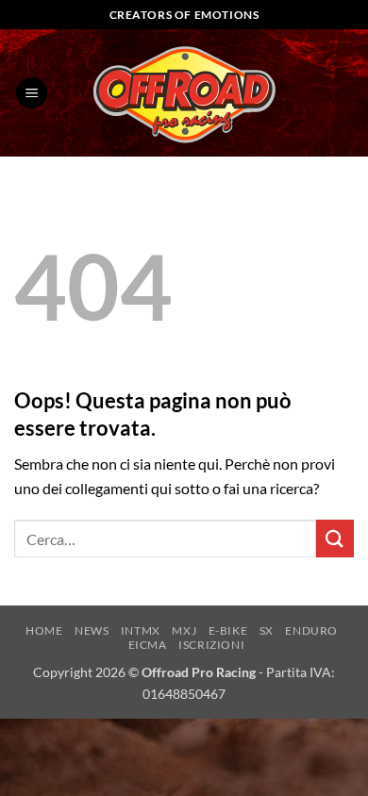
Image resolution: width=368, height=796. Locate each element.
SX (266, 630)
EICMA (147, 645)
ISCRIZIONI (211, 645)
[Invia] (335, 538)
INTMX (140, 630)
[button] (31, 92)
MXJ (184, 630)
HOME (43, 630)
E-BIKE (228, 630)
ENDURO (311, 630)
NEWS (92, 630)
